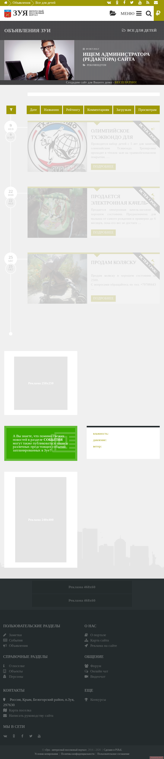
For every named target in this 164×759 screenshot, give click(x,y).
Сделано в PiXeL (113, 750)
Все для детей (45, 2)
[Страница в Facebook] (124, 3)
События (16, 640)
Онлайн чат (99, 671)
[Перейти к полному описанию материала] (66, 60)
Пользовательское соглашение (113, 754)
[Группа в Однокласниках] (117, 3)
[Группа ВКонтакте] (109, 3)
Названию (51, 110)
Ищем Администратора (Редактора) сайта (116, 56)
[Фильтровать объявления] (11, 110)
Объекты (16, 671)
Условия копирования (46, 754)
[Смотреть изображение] (12, 60)
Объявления (21, 2)
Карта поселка (20, 710)
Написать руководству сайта (31, 716)
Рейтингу (73, 110)
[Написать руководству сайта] (156, 3)
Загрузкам (123, 110)
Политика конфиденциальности (77, 754)
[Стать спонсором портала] (159, 13)
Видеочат (97, 677)
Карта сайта (99, 640)
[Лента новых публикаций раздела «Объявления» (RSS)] (148, 3)
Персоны (16, 677)
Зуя (20, 13)
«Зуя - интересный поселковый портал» (66, 750)
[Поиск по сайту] (149, 13)
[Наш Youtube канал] (140, 3)
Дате (33, 110)
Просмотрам (147, 110)
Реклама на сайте (103, 646)
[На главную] (8, 4)
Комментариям (98, 110)
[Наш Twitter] (132, 3)
